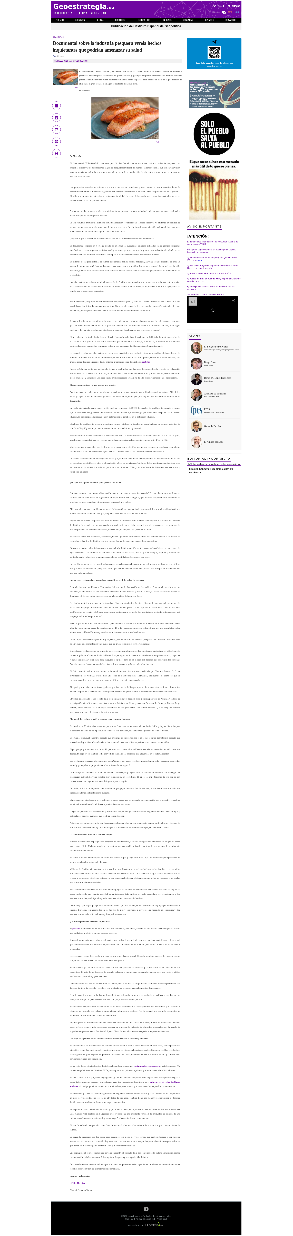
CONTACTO (209, 20)
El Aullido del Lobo (213, 442)
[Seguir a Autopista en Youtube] (223, 6)
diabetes (146, 362)
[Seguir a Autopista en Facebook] (210, 6)
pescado (76, 928)
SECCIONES (120, 20)
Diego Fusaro (210, 362)
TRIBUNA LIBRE (144, 20)
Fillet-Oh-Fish (78, 1183)
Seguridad (58, 37)
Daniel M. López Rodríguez (217, 378)
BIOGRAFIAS (188, 20)
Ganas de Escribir (212, 426)
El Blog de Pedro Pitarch (216, 346)
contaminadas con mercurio (147, 1066)
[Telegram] (146, 1210)
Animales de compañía (215, 393)
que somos (80, 20)
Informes (167, 20)
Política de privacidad (145, 1219)
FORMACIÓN (231, 20)
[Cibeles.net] (154, 1225)
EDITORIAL (100, 20)
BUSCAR (235, 6)
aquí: (200, 260)
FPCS (207, 409)
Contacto (129, 1219)
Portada (60, 20)
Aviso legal (162, 1219)
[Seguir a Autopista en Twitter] (214, 6)
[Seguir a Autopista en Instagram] (219, 6)
